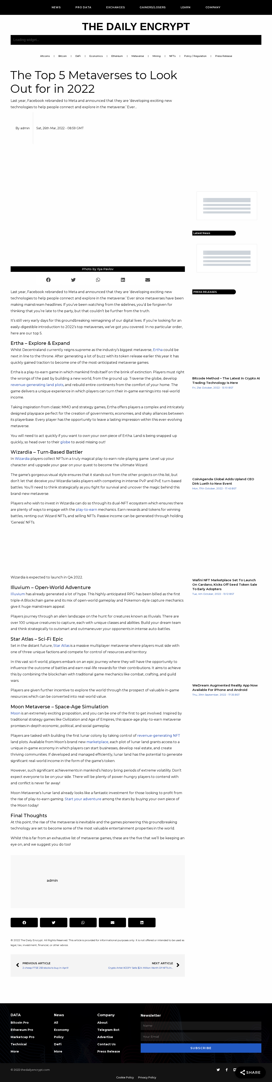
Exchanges (115, 7)
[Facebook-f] (226, 1069)
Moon (15, 713)
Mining (157, 56)
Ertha (158, 350)
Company (213, 7)
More (15, 1051)
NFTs (172, 56)
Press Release (223, 56)
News (56, 7)
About (102, 1022)
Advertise (105, 1037)
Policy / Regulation (195, 56)
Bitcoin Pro (20, 1022)
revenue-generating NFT (158, 736)
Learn (186, 7)
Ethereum (117, 56)
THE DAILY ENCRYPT (136, 26)
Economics (96, 56)
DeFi (78, 56)
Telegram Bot (108, 1030)
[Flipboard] (235, 1069)
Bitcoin (62, 56)
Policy (59, 1037)
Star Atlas (61, 646)
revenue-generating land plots (37, 385)
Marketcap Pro (22, 1037)
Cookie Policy (125, 1077)
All (56, 1022)
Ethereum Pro (22, 1030)
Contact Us (106, 1044)
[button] (48, 280)
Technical (19, 1044)
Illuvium (18, 594)
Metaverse (138, 56)
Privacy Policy (147, 1077)
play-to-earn (86, 510)
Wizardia (22, 459)
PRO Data (83, 7)
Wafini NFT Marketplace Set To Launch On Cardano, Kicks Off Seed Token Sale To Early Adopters (224, 584)
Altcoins (45, 56)
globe (65, 442)
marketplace (97, 742)
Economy (61, 1030)
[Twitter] (218, 1069)
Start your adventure (83, 799)
